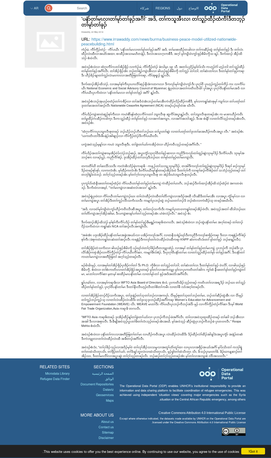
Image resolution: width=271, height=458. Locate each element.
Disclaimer (106, 437)
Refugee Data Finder (55, 378)
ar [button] (35, 8)
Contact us (106, 427)
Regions (163, 8)
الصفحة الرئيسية (103, 373)
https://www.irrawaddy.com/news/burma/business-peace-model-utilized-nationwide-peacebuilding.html (159, 41)
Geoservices (105, 395)
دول (179, 8)
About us (107, 421)
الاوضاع (194, 8)
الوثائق (109, 378)
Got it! (253, 451)
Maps (110, 400)
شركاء (144, 8)
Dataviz (108, 389)
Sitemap (108, 432)
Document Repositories (97, 384)
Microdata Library (57, 373)
